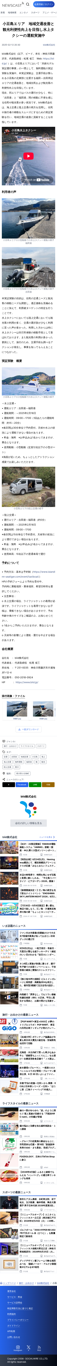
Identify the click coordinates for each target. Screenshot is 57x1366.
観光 (43, 762)
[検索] (28, 4)
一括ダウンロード (30, 729)
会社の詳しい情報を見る (28, 823)
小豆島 (35, 757)
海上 (43, 757)
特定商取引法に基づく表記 (20, 1308)
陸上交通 (7, 767)
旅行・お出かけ (10, 746)
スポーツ (35, 12)
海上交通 (7, 762)
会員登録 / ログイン (43, 4)
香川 (17, 767)
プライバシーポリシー (18, 1319)
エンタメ (23, 12)
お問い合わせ (13, 1337)
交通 (5, 757)
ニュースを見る (45, 837)
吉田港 (14, 757)
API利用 (11, 1331)
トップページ (9, 1283)
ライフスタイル (27, 746)
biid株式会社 (49, 44)
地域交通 (24, 757)
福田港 (29, 762)
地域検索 (12, 12)
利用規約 (11, 1314)
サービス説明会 (14, 1302)
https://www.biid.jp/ (27, 682)
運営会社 (11, 1291)
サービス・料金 (14, 1297)
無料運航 (18, 762)
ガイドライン (13, 1325)
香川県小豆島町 (22, 773)
